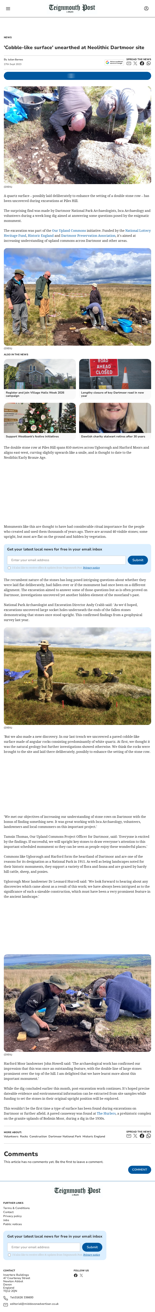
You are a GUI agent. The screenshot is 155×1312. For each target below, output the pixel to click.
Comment (139, 1170)
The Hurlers (106, 1113)
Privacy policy (12, 1216)
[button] (8, 8)
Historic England (41, 236)
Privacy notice (91, 567)
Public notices (12, 1224)
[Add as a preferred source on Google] (114, 62)
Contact (8, 1212)
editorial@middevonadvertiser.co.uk (34, 1304)
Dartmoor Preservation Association (88, 236)
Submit (137, 560)
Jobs (6, 1220)
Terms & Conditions (16, 1208)
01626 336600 (24, 1297)
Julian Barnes (15, 59)
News (8, 37)
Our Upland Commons (69, 231)
